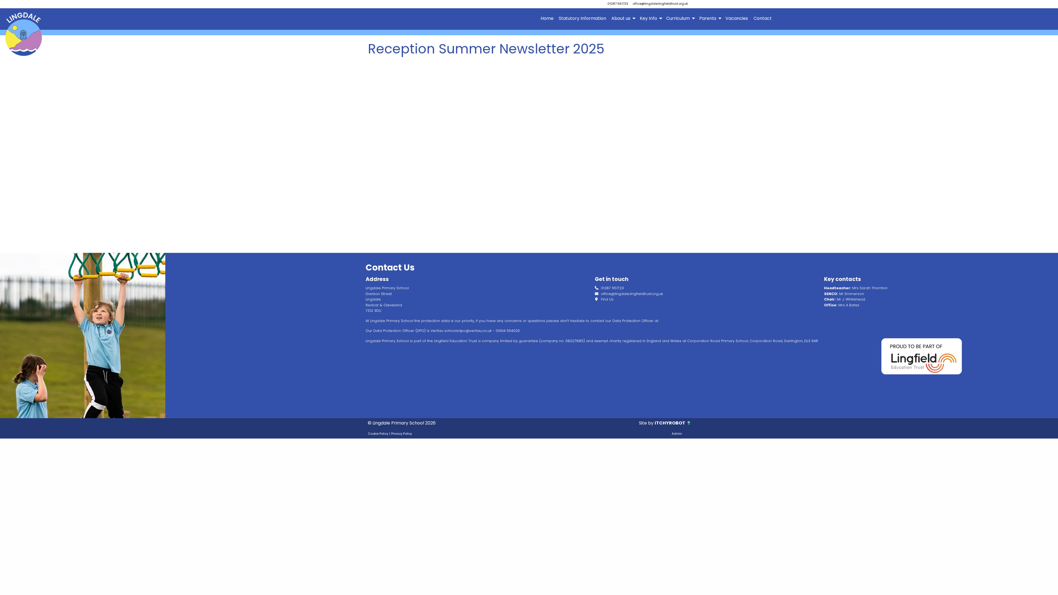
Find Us (607, 299)
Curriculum (678, 18)
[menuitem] (547, 18)
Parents (707, 18)
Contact (763, 18)
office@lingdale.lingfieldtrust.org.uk (660, 3)
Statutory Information (582, 18)
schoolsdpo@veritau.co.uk (468, 330)
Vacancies (736, 18)
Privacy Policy (401, 433)
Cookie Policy (378, 433)
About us (620, 18)
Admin (677, 433)
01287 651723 (618, 3)
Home (547, 18)
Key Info (648, 18)
